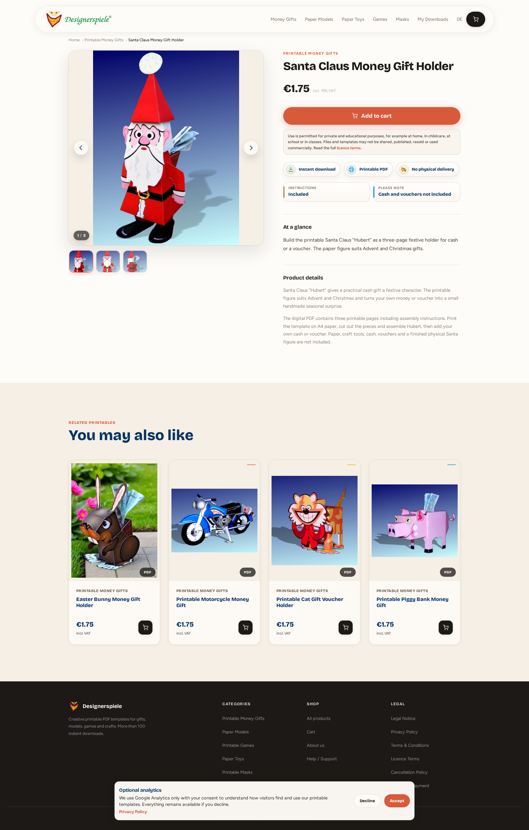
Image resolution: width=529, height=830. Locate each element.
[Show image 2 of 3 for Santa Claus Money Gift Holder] (108, 261)
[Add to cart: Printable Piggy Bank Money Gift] (446, 628)
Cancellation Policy (409, 772)
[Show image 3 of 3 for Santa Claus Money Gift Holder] (135, 261)
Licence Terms (405, 758)
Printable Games (238, 745)
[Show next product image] (251, 148)
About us (316, 745)
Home (74, 40)
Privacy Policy (404, 732)
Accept (397, 801)
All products (319, 718)
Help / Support (322, 758)
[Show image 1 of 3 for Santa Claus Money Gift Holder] (81, 261)
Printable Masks (237, 772)
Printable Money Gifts (103, 40)
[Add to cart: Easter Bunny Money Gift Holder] (145, 628)
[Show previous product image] (81, 148)
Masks (402, 19)
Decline (367, 801)
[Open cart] (475, 19)
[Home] (78, 19)
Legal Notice (403, 718)
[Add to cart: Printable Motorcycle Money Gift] (245, 628)
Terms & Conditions (410, 745)
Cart (311, 732)
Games (380, 19)
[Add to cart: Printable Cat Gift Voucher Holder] (346, 628)
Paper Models (319, 19)
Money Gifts (283, 19)
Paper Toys (353, 19)
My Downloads (433, 19)
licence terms (349, 148)
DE (460, 19)
